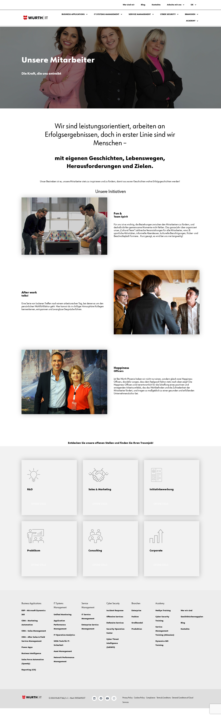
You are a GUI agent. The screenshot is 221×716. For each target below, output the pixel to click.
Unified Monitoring (63, 615)
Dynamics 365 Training (161, 643)
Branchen (190, 14)
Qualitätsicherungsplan (189, 617)
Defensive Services (115, 623)
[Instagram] (113, 698)
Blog (143, 5)
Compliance (150, 698)
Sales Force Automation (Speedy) (33, 662)
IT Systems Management (106, 14)
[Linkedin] (94, 698)
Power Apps (27, 647)
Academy (190, 21)
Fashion (135, 617)
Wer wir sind (186, 611)
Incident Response (114, 611)
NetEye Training (163, 611)
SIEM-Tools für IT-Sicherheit (62, 643)
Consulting (95, 550)
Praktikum (33, 550)
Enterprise (136, 611)
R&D (30, 489)
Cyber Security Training (162, 619)
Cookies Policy (139, 698)
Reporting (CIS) (29, 670)
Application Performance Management (60, 625)
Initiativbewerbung (162, 489)
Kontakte (156, 5)
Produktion (137, 629)
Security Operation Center (115, 631)
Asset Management (63, 651)
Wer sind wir (128, 5)
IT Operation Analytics (64, 635)
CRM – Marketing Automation (30, 623)
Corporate (156, 550)
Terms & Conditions (164, 698)
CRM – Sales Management (34, 631)
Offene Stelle (38, 504)
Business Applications (73, 14)
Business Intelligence (31, 653)
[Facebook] (100, 698)
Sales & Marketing (99, 489)
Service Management (140, 14)
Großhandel (137, 623)
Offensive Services (114, 617)
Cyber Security (168, 14)
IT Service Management (88, 617)
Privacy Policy (127, 698)
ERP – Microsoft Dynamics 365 (33, 613)
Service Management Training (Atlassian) (164, 631)
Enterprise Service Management (90, 627)
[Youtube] (107, 698)
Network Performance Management (64, 660)
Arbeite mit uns (174, 5)
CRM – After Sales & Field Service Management (33, 639)
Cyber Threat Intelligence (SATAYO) (112, 643)
